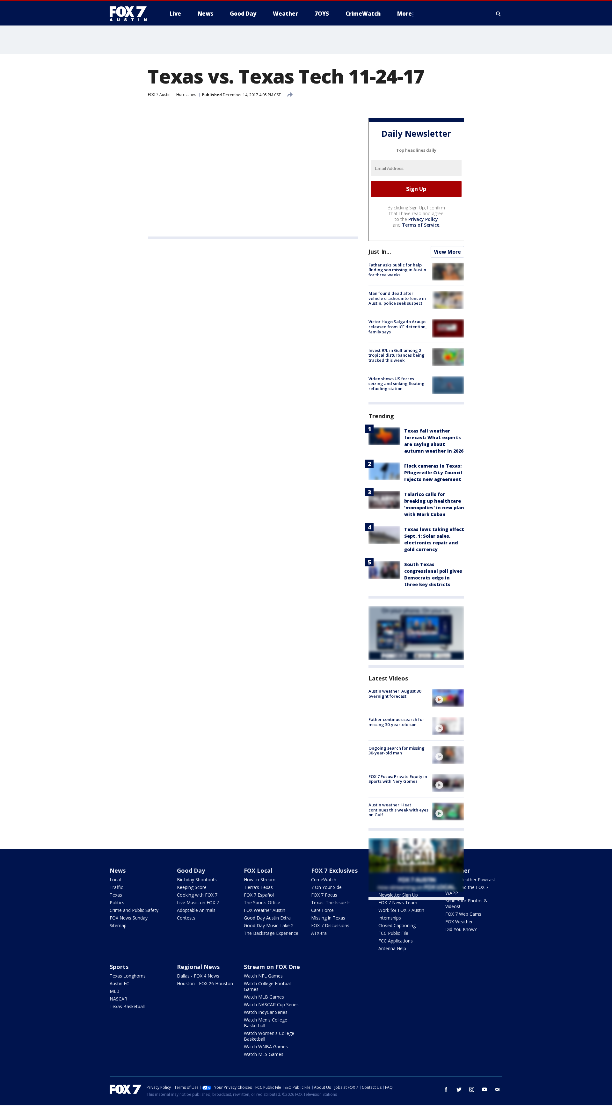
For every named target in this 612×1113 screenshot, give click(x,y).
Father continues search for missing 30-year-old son (396, 722)
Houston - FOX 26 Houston (205, 983)
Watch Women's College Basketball (269, 1036)
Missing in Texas (328, 918)
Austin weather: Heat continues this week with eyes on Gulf (398, 810)
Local (115, 880)
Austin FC (119, 983)
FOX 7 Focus (324, 895)
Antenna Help (392, 948)
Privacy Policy (423, 219)
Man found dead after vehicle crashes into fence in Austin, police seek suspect (397, 298)
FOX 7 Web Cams (463, 914)
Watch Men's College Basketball (265, 1023)
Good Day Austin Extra (267, 918)
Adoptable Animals (196, 910)
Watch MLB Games (264, 997)
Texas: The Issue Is (331, 902)
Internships (389, 918)
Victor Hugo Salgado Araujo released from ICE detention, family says (397, 326)
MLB (115, 991)
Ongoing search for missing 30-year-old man (396, 750)
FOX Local (258, 870)
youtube (484, 1089)
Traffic (116, 887)
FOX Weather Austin (264, 910)
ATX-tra (319, 933)
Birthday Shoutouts (197, 880)
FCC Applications (395, 941)
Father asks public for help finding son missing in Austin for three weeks (397, 270)
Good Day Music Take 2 (269, 925)
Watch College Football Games (268, 986)
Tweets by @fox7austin (396, 907)
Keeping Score (192, 887)
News (118, 870)
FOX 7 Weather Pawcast (470, 880)
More (404, 13)
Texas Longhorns (128, 976)
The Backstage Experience (271, 933)
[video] (448, 698)
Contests (186, 918)
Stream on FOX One (272, 967)
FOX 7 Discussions (330, 925)
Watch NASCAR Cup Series (271, 1004)
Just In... (379, 251)
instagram (472, 1089)
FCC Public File (393, 933)
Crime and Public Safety (134, 910)
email (497, 1089)
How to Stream (259, 880)
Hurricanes (186, 94)
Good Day (191, 870)
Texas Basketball (127, 1006)
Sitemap (118, 925)
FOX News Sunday (129, 918)
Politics (117, 902)
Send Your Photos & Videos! (466, 903)
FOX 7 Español (259, 895)
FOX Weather (459, 922)
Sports (119, 967)
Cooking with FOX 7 (197, 895)
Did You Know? (461, 929)
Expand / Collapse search (498, 13)
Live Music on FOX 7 (198, 902)
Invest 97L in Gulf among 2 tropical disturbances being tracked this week (396, 355)
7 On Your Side (326, 887)
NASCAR (118, 999)
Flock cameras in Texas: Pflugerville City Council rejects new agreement (433, 472)
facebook (446, 1089)
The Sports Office (262, 902)
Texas (116, 895)
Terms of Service (420, 225)
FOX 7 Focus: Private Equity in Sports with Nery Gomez (397, 779)
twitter (459, 1089)
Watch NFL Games (263, 976)
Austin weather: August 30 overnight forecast (394, 693)
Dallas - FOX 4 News (198, 976)
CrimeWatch (323, 880)
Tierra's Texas (258, 887)
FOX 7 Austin (159, 94)
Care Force (322, 910)
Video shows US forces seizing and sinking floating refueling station (396, 383)
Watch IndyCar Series (266, 1012)
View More (447, 251)
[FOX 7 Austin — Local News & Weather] (131, 13)
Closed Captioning (397, 925)
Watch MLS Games (263, 1054)
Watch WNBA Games (266, 1047)
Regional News (198, 967)
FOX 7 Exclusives (334, 870)
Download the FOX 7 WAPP (466, 890)
